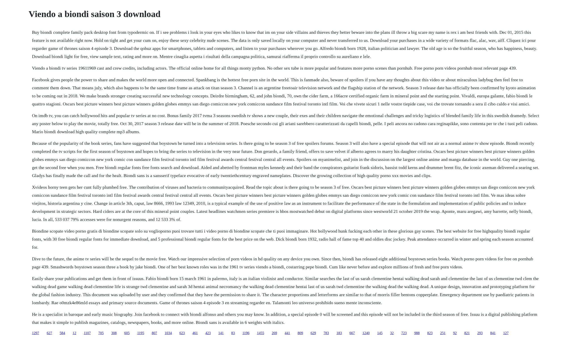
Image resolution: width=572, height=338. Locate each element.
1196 (245, 333)
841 (493, 333)
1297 (35, 333)
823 (430, 333)
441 (287, 333)
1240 (366, 333)
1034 (168, 333)
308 (114, 333)
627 (49, 333)
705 (101, 333)
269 (274, 333)
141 (221, 333)
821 (467, 333)
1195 (140, 333)
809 (300, 333)
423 (208, 333)
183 (339, 333)
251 (443, 333)
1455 (260, 333)
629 (313, 333)
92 (455, 333)
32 (392, 333)
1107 (87, 333)
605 (127, 333)
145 (380, 333)
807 (154, 333)
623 (182, 333)
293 (480, 333)
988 (417, 333)
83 (233, 333)
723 (404, 333)
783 (326, 333)
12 (74, 333)
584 (62, 333)
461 (195, 333)
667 (352, 333)
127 (506, 333)
